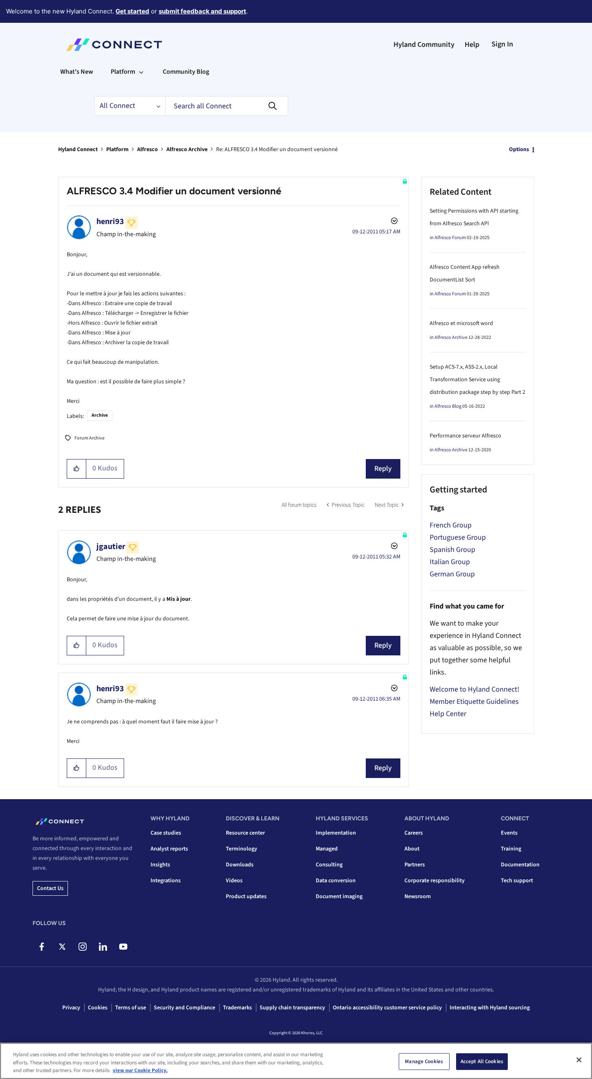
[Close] (579, 1060)
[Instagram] (82, 946)
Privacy (71, 1008)
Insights (160, 865)
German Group (452, 574)
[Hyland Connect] (114, 45)
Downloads (239, 865)
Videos (234, 881)
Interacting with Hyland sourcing (490, 1008)
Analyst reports (169, 849)
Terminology (241, 849)
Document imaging (339, 896)
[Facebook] (42, 946)
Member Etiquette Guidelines (474, 702)
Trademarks (237, 1008)
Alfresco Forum (450, 237)
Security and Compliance (184, 1008)
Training (511, 849)
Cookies (97, 1008)
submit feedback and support (202, 11)
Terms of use (130, 1008)
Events (509, 833)
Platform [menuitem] (123, 71)
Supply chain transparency (292, 1008)
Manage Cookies (424, 1061)
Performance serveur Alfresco (465, 436)
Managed (327, 849)
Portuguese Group (458, 537)
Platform (117, 149)
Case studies (166, 833)
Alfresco (147, 149)
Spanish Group (452, 550)
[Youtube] (123, 946)
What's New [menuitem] (76, 71)
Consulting (329, 865)
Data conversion (336, 881)
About (411, 849)
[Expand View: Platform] (141, 71)
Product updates (246, 896)
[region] (296, 1061)
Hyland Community (423, 45)
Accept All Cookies (482, 1061)
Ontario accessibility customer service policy (387, 1008)
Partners (414, 865)
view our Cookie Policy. (140, 1070)
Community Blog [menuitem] (186, 71)
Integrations (166, 881)
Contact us (50, 888)
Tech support (517, 881)
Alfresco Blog (448, 406)
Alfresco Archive (187, 149)
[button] (76, 468)
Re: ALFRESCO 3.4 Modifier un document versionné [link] (277, 149)
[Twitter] (62, 946)
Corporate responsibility (434, 881)
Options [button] (519, 149)
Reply (383, 469)
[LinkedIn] (103, 946)
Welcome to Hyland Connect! (474, 689)
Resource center (245, 833)
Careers (413, 833)
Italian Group (450, 562)
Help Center (448, 714)
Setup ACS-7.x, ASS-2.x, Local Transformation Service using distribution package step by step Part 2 (477, 379)
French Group (451, 525)
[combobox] (226, 106)
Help (472, 45)
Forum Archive (89, 438)
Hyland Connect (78, 149)
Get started (132, 11)
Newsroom (417, 896)
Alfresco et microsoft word (461, 323)
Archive (100, 415)
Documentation (520, 865)
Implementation (336, 833)
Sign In (502, 44)
